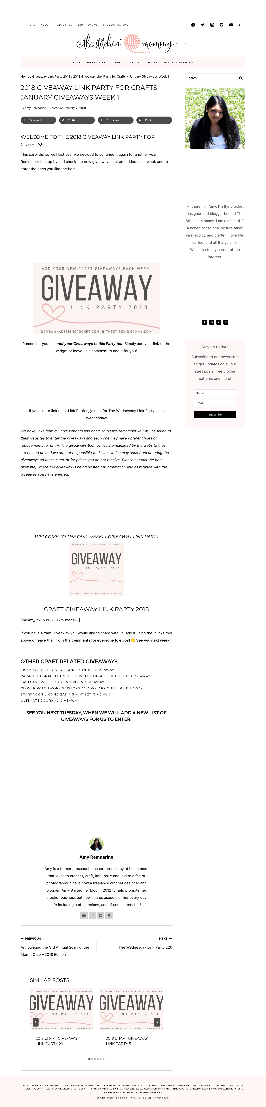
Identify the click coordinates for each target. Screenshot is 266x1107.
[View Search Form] (239, 25)
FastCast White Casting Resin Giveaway (62, 682)
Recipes (151, 62)
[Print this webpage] (5, 560)
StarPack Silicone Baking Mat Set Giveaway (66, 694)
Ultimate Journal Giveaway (50, 700)
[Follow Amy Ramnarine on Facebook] (84, 915)
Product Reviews (115, 25)
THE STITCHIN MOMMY (126, 1098)
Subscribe (215, 414)
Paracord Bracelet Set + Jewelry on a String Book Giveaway (86, 676)
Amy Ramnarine (35, 108)
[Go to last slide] (36, 1022)
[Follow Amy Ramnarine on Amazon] (109, 915)
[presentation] (61, 1009)
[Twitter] (202, 25)
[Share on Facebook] (5, 531)
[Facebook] (193, 25)
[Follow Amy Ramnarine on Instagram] (92, 915)
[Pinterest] (221, 25)
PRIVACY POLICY (161, 1098)
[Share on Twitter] (5, 539)
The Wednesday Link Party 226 (145, 943)
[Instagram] (212, 25)
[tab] (89, 1059)
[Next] (157, 1022)
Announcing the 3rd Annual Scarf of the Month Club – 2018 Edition (55, 947)
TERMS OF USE (144, 1098)
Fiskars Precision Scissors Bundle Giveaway (67, 670)
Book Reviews (87, 25)
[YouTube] (231, 25)
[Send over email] (5, 553)
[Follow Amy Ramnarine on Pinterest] (100, 915)
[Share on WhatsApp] (5, 575)
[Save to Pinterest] (5, 546)
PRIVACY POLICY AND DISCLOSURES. (59, 1089)
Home (31, 25)
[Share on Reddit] (5, 568)
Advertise (64, 25)
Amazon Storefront (178, 62)
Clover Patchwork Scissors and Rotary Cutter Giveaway (82, 688)
